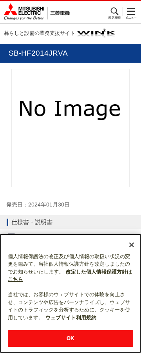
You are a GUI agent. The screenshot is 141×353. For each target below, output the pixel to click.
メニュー (131, 11)
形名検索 (115, 11)
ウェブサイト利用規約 (70, 317)
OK (70, 338)
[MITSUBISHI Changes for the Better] (35, 12)
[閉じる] (131, 244)
